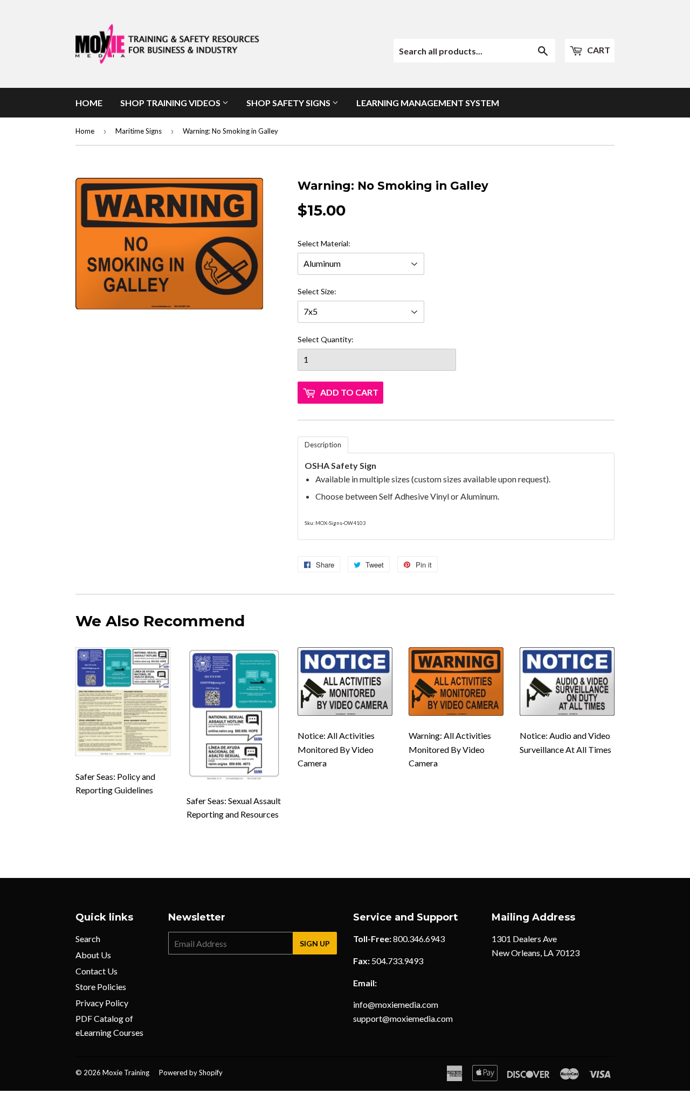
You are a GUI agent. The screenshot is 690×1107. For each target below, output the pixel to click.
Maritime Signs (138, 131)
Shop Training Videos (171, 103)
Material (334, 243)
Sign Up (315, 943)
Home (88, 103)
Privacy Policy (101, 1003)
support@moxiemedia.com (403, 1018)
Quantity (336, 339)
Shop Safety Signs (289, 103)
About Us (93, 955)
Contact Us (96, 971)
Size (327, 291)
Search (87, 938)
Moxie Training (125, 1072)
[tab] (323, 445)
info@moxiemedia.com (395, 1004)
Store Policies (100, 986)
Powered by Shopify (191, 1072)
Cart (597, 50)
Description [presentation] (323, 444)
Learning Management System (427, 103)
